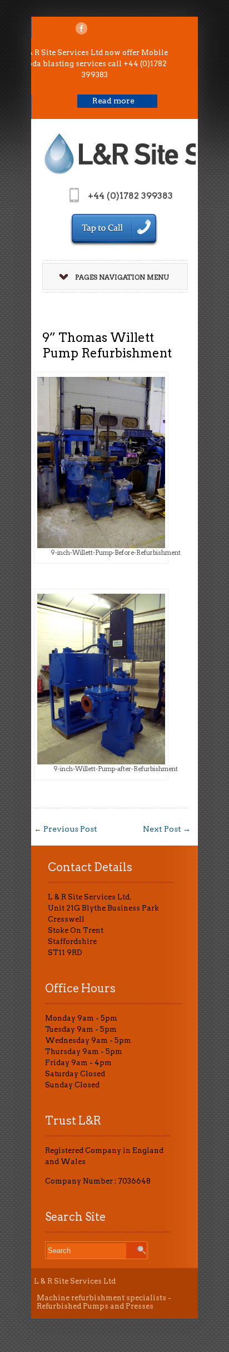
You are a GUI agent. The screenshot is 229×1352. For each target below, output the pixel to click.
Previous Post (65, 828)
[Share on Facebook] (81, 28)
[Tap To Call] (113, 229)
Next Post (167, 828)
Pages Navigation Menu (122, 277)
